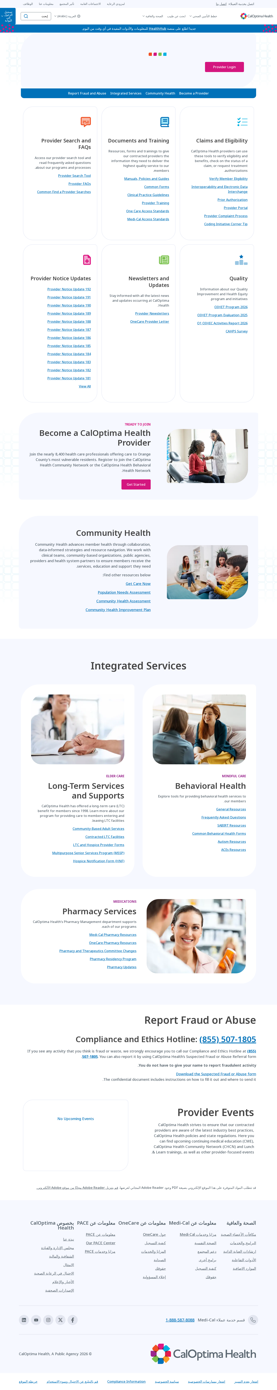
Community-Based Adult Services (98, 828)
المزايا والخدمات (153, 1251)
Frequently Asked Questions (223, 817)
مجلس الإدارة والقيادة (57, 1247)
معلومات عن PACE (100, 1234)
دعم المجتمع (207, 1251)
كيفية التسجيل (205, 1268)
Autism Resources (232, 841)
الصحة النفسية (205, 1242)
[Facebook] (73, 1320)
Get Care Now (138, 583)
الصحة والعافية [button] (154, 16)
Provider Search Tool (74, 175)
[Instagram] (48, 1320)
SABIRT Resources (231, 825)
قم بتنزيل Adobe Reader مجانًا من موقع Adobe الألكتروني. (77, 1187)
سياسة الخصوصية (167, 1381)
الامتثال (68, 1264)
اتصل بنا (221, 4)
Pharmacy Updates (121, 967)
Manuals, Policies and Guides (146, 178)
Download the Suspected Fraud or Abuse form (216, 1073)
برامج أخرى (207, 1259)
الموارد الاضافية (244, 1268)
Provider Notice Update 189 (69, 313)
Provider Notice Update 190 (69, 305)
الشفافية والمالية (61, 1256)
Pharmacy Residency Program (113, 959)
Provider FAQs (80, 184)
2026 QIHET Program (231, 307)
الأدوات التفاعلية (244, 1259)
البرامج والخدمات (243, 1242)
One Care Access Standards (147, 211)
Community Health (160, 93)
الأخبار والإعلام (63, 1281)
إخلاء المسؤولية (154, 1276)
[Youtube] (36, 1320)
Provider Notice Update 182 (69, 370)
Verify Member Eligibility (228, 178)
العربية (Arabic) (66, 16)
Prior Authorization (233, 200)
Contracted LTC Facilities (104, 837)
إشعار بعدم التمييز (246, 1381)
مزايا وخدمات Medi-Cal (198, 1234)
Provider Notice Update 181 (69, 378)
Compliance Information (126, 1381)
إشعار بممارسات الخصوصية (206, 1381)
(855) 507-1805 (227, 1039)
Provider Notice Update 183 (69, 362)
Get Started (136, 484)
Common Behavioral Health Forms (219, 833)
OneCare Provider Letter (149, 321)
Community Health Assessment (123, 601)
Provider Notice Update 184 (69, 354)
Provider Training (155, 203)
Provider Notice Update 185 (69, 346)
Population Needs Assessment (124, 592)
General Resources (231, 809)
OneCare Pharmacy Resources (112, 943)
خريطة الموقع (28, 1381)
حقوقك (211, 1276)
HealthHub (157, 28)
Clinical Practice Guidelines (148, 195)
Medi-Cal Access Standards (148, 219)
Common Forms (156, 187)
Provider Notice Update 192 (69, 289)
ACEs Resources (233, 849)
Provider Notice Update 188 (69, 321)
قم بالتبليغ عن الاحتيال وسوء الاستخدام (72, 1381)
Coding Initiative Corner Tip (226, 224)
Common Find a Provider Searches (64, 192)
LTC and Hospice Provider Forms (98, 845)
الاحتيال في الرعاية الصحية (54, 1273)
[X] (60, 1320)
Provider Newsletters (152, 313)
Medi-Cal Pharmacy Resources (112, 934)
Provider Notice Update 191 (69, 297)
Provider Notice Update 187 (69, 329)
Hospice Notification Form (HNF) (98, 861)
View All (85, 386)
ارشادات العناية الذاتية (239, 1251)
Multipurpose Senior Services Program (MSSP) (88, 853)
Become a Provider (194, 93)
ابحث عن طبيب (176, 16)
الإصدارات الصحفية (59, 1290)
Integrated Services (126, 93)
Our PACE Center (100, 1242)
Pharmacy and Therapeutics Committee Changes (97, 951)
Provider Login (224, 67)
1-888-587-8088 (180, 1320)
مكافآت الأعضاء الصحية (238, 1234)
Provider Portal (236, 208)
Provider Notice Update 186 (69, 338)
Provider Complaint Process (226, 216)
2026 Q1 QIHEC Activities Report (222, 323)
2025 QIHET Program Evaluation (222, 315)
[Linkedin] (24, 1320)
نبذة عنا (68, 1239)
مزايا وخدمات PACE (100, 1251)
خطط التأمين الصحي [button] (205, 16)
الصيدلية (160, 1259)
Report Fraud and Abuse (87, 93)
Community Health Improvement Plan (118, 609)
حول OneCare (154, 1234)
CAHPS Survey (237, 331)
